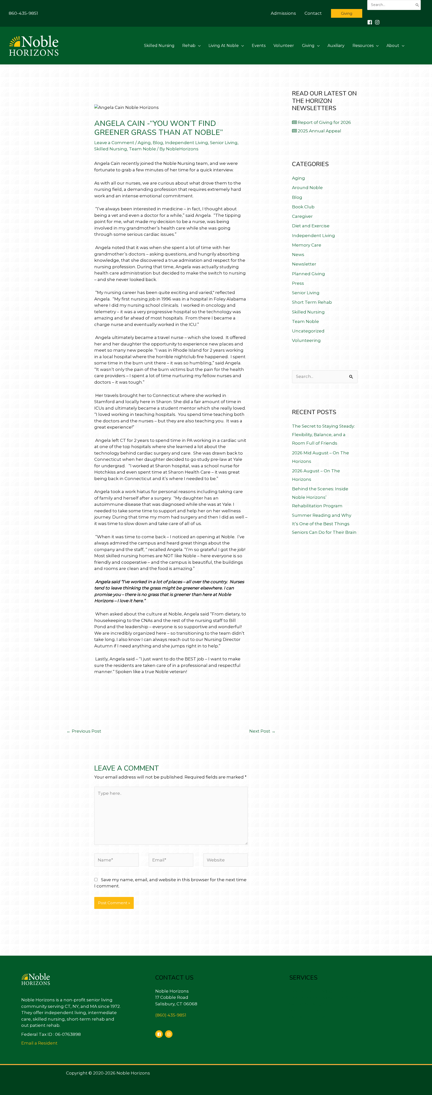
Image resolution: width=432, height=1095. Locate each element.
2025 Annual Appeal (319, 130)
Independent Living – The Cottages (327, 991)
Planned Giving (308, 273)
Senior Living (224, 142)
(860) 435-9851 (170, 1015)
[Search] (417, 5)
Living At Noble (223, 45)
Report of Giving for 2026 (324, 122)
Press (298, 283)
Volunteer (284, 45)
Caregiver (302, 216)
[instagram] (378, 22)
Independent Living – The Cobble (325, 997)
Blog (158, 142)
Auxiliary (336, 45)
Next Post (262, 731)
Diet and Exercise (311, 225)
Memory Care (306, 245)
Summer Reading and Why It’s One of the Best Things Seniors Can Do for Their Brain (324, 524)
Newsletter (304, 264)
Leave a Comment (114, 142)
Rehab (189, 45)
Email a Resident (39, 1043)
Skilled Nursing (159, 45)
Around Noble (307, 187)
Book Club (303, 206)
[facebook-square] (370, 22)
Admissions (283, 13)
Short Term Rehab (312, 302)
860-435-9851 (23, 13)
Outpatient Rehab (308, 1016)
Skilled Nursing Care (311, 1003)
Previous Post (83, 731)
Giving (308, 45)
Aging (144, 142)
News (298, 254)
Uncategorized (308, 330)
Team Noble (142, 148)
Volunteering (306, 340)
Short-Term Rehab (309, 1010)
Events (259, 45)
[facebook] (159, 1034)
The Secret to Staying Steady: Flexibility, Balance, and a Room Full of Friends (323, 435)
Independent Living (186, 142)
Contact (313, 13)
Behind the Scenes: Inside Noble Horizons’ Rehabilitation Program (320, 497)
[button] (346, 13)
